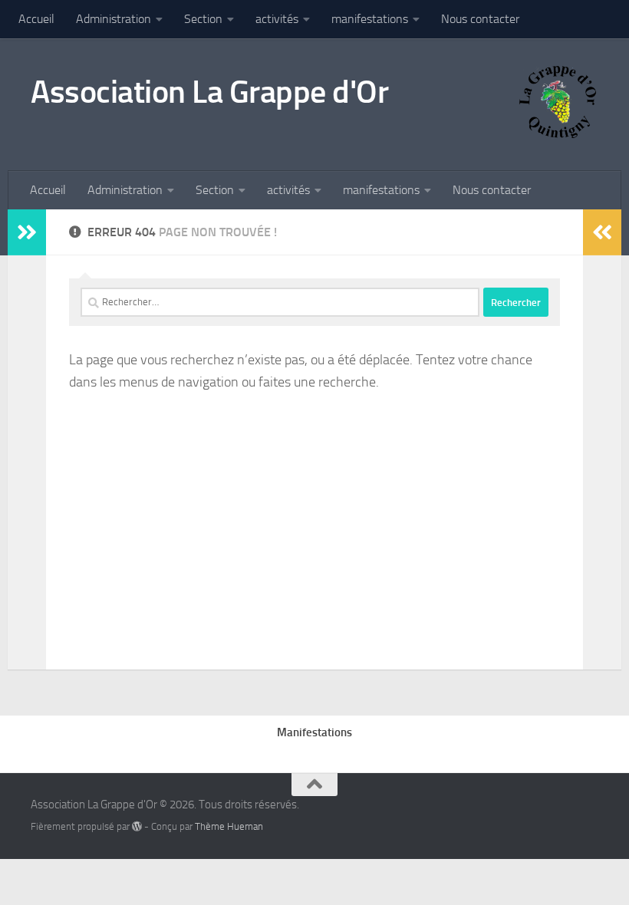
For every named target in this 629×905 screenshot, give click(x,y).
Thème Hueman (229, 826)
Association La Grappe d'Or (209, 92)
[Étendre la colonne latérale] (27, 232)
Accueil (36, 19)
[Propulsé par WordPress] (137, 826)
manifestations (369, 19)
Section (203, 19)
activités (276, 19)
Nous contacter (480, 19)
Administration (113, 19)
